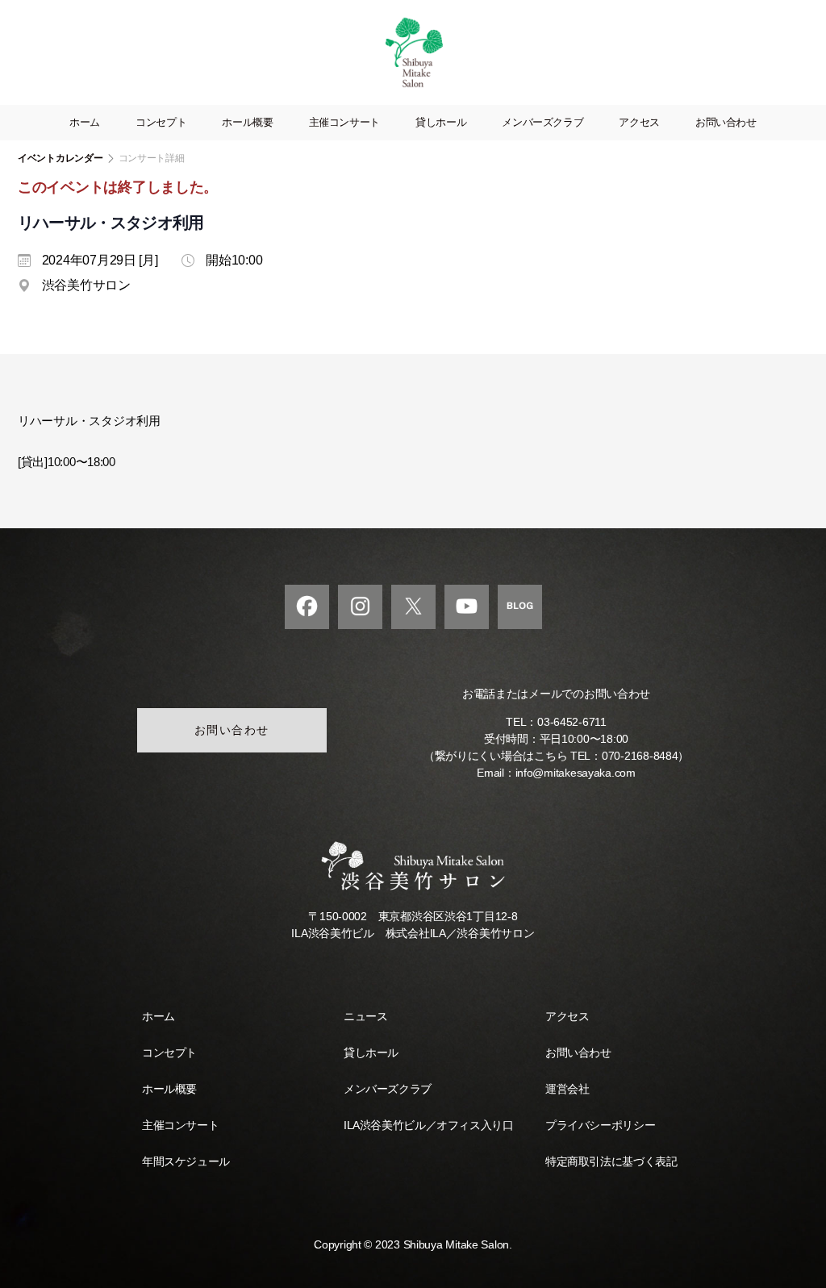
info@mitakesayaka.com (575, 772)
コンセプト (161, 122)
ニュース (365, 1016)
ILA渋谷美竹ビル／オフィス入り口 (428, 1125)
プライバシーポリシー (600, 1125)
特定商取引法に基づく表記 (611, 1161)
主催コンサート (344, 122)
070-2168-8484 (640, 755)
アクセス (639, 122)
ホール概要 (247, 122)
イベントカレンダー (60, 158)
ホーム (84, 122)
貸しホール (440, 122)
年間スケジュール (186, 1161)
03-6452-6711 (572, 721)
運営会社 (567, 1088)
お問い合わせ (726, 122)
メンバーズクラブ (542, 122)
